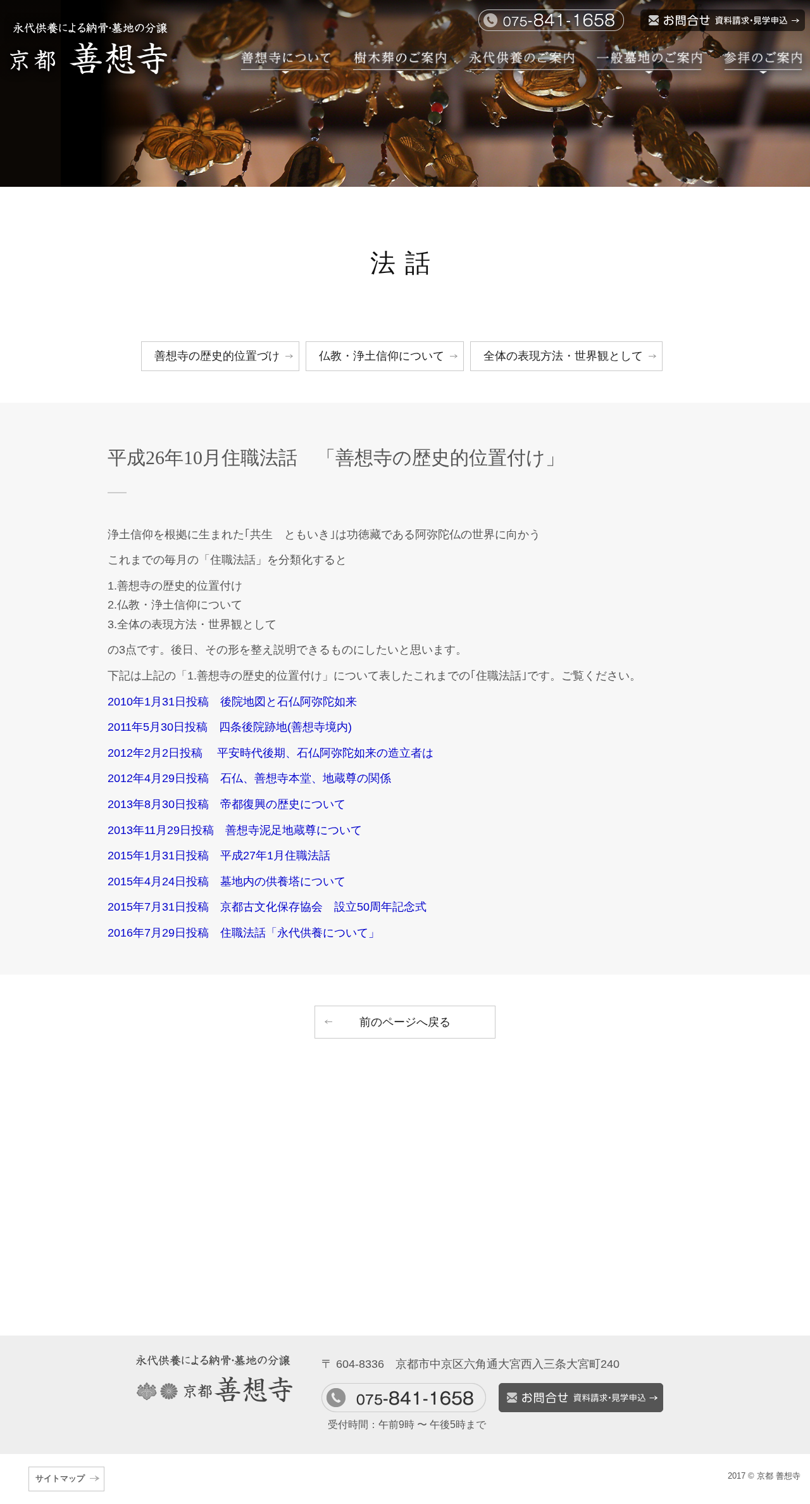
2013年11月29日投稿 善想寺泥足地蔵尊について (235, 830)
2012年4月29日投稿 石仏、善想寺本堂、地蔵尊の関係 (249, 778)
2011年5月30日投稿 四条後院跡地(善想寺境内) (230, 727)
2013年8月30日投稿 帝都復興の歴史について (227, 804)
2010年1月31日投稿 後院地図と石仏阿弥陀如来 (232, 701)
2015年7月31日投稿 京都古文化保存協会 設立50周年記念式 (267, 907)
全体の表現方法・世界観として (563, 356)
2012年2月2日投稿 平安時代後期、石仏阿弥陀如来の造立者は (270, 753)
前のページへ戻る (405, 1022)
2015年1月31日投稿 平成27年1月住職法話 (219, 855)
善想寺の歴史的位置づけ (217, 356)
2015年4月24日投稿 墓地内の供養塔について (227, 881)
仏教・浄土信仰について (381, 356)
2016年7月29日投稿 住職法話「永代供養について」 (244, 932)
